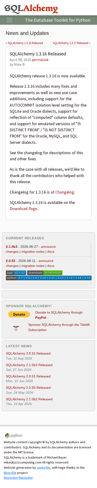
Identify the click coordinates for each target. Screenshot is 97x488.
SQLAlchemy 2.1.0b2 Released (29, 399)
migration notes (32, 251)
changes (12, 251)
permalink (40, 59)
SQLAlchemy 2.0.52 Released (28, 353)
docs (50, 251)
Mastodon (11, 478)
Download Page (23, 208)
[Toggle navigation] (9, 20)
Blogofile (10, 473)
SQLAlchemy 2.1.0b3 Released (29, 365)
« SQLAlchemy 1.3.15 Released (24, 43)
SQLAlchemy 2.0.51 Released (28, 376)
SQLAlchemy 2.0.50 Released (28, 387)
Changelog (64, 192)
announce (48, 246)
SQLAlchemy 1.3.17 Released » (71, 43)
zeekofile (43, 467)
